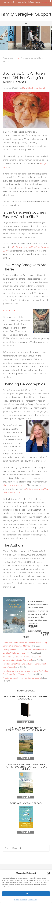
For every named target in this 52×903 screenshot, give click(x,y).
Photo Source (9, 310)
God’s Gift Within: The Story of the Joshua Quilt (25, 697)
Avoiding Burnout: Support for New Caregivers (22, 678)
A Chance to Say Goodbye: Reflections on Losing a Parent (26, 729)
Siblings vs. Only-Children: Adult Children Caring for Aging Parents (24, 77)
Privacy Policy (32, 900)
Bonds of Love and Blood (25, 803)
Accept (26, 894)
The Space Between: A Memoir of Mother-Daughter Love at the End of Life (25, 766)
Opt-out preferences (20, 900)
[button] (48, 873)
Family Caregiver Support (26, 14)
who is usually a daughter (14, 485)
